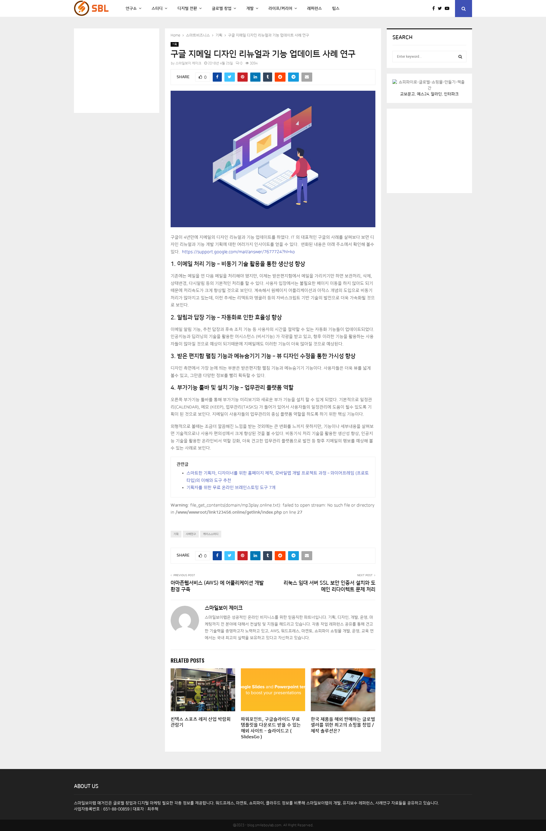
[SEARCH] (460, 56)
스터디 (157, 8)
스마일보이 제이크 (188, 63)
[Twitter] (441, 8)
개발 (250, 8)
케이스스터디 (210, 534)
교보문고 (407, 94)
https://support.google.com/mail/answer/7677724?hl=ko (238, 251)
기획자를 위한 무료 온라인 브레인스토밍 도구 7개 (231, 487)
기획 (174, 44)
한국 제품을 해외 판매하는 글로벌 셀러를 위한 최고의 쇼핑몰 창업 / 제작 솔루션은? (343, 725)
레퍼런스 (314, 8)
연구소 (131, 8)
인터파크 (451, 94)
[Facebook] (435, 8)
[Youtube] (448, 8)
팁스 (336, 8)
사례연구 (191, 534)
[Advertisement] (122, 69)
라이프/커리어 (280, 8)
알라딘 (436, 94)
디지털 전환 (187, 8)
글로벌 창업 (221, 8)
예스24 (423, 94)
